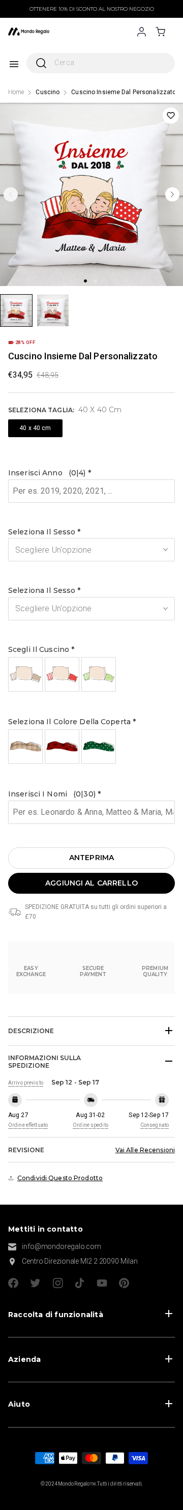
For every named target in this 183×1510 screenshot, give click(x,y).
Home (16, 92)
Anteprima (91, 857)
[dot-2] (16, 310)
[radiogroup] (91, 674)
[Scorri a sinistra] (11, 194)
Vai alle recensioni (145, 1150)
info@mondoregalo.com (61, 1246)
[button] (91, 473)
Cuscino (47, 92)
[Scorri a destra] (172, 194)
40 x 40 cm (35, 428)
